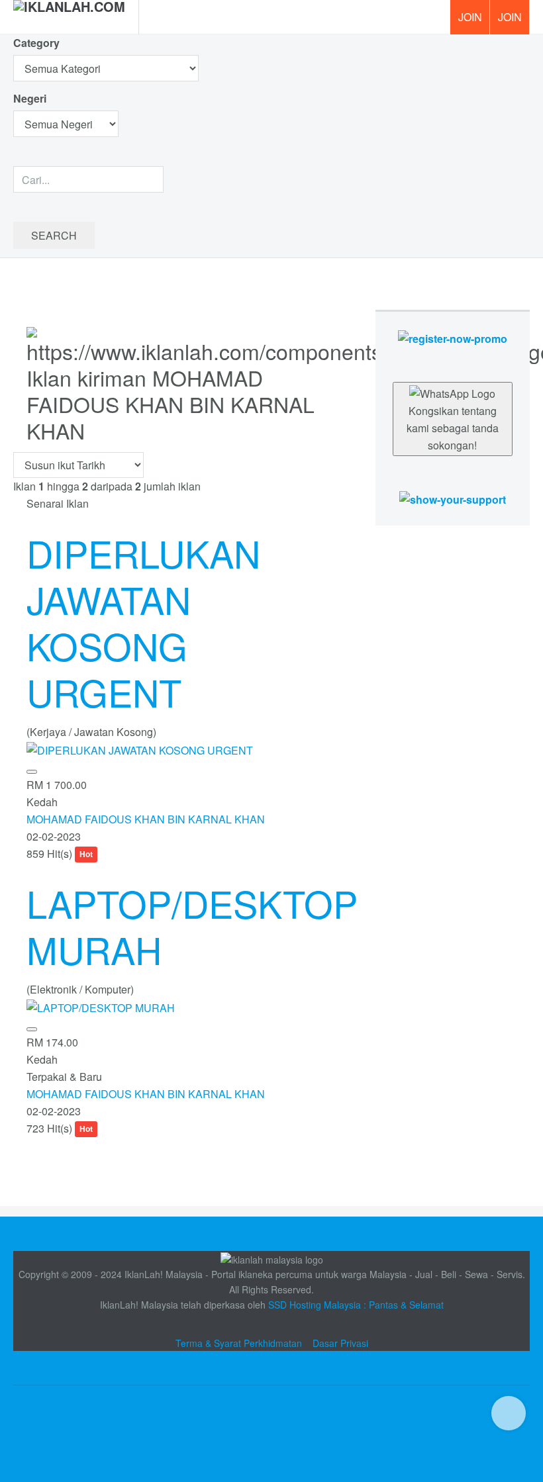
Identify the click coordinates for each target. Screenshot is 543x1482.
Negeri (31, 98)
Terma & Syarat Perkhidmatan (238, 1343)
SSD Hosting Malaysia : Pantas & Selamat (356, 1304)
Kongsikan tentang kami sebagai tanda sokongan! (453, 428)
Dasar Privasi (340, 1343)
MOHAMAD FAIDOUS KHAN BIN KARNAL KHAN (145, 819)
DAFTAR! (469, 17)
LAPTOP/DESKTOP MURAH (192, 926)
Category (36, 42)
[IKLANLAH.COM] (69, 17)
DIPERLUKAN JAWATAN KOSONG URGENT (143, 622)
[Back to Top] (508, 1413)
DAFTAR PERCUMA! (514, 21)
